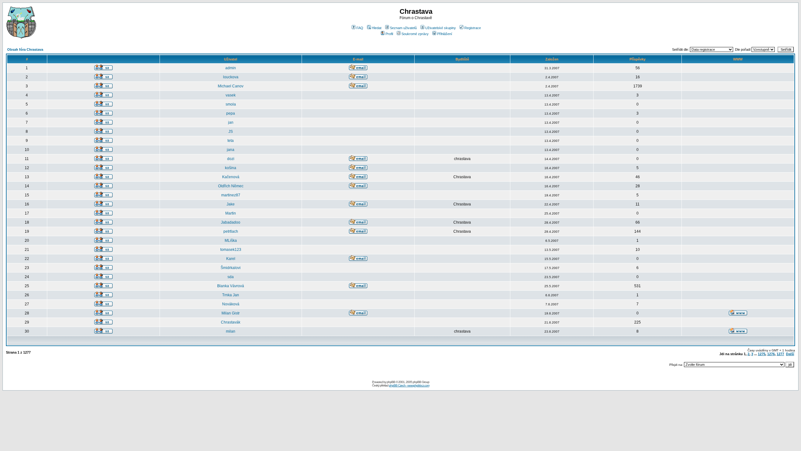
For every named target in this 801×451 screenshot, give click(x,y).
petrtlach (230, 231)
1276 (771, 354)
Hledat (376, 28)
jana (230, 150)
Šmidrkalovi (231, 268)
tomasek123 (230, 249)
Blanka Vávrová (230, 286)
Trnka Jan (230, 295)
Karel (230, 259)
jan (230, 122)
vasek (231, 95)
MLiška (231, 240)
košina (230, 168)
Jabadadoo (230, 222)
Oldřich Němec (230, 186)
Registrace (472, 28)
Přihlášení (444, 34)
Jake (231, 204)
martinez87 (230, 195)
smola (231, 104)
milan (230, 331)
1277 (780, 354)
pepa (230, 113)
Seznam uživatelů (403, 28)
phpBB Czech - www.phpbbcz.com (409, 385)
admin (230, 68)
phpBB (391, 382)
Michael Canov (230, 86)
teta (230, 140)
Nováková (230, 304)
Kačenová (230, 177)
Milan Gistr (231, 313)
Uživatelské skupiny (440, 28)
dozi (230, 159)
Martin (230, 213)
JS (230, 131)
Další (790, 354)
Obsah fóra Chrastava (25, 49)
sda (230, 277)
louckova (230, 77)
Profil (389, 34)
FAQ (359, 28)
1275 (761, 354)
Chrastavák (230, 322)
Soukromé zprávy (415, 34)
